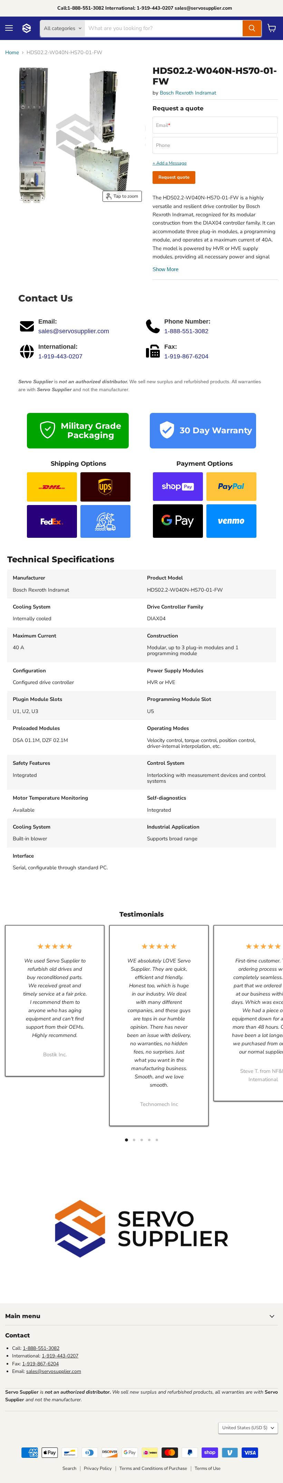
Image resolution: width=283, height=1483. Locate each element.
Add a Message (171, 163)
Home (12, 53)
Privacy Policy (98, 1468)
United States (244, 1428)
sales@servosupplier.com (73, 331)
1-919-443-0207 (60, 356)
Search (69, 1468)
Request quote (173, 177)
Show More (165, 269)
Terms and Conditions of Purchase (153, 1468)
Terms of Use (208, 1468)
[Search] (252, 28)
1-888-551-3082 (186, 331)
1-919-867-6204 (186, 356)
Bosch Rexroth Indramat (188, 92)
